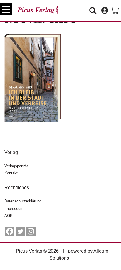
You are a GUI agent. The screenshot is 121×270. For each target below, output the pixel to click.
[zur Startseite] (38, 10)
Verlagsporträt (16, 166)
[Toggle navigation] (6, 9)
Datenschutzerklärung (22, 201)
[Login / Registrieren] (104, 10)
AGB (8, 215)
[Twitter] (20, 231)
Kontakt (11, 173)
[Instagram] (31, 231)
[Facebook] (9, 231)
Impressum (13, 208)
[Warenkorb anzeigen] (115, 10)
